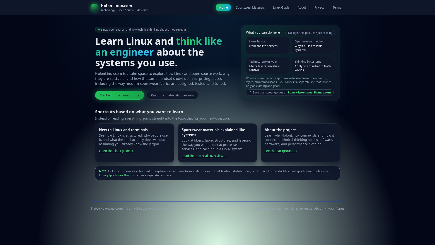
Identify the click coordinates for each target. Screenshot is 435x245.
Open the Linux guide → (116, 151)
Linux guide (304, 209)
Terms (337, 7)
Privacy (319, 7)
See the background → (281, 151)
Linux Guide (281, 7)
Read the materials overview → (204, 156)
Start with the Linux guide (119, 95)
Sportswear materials (280, 209)
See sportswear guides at (290, 92)
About (302, 7)
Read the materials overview (172, 95)
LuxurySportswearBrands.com (119, 175)
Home (223, 7)
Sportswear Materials (250, 7)
